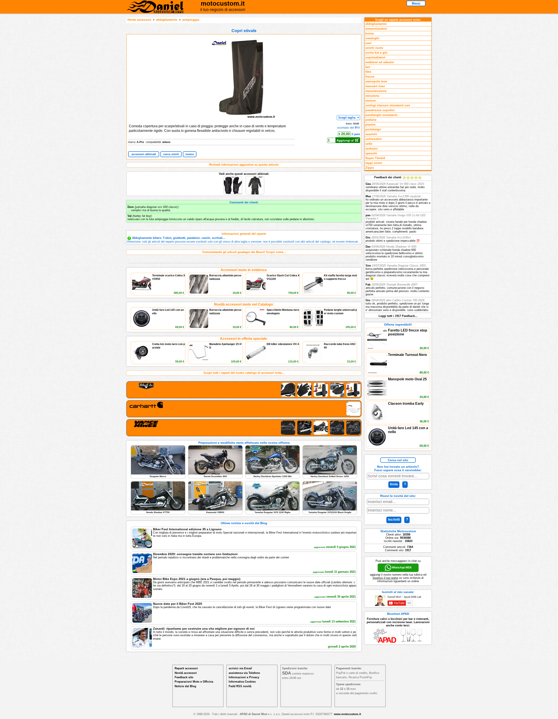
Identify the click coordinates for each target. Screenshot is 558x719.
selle (368, 143)
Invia (394, 484)
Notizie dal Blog (185, 686)
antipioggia (190, 19)
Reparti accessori (186, 668)
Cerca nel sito (398, 460)
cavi (368, 43)
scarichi (371, 134)
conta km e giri (376, 52)
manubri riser (375, 86)
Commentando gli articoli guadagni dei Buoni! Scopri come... (244, 252)
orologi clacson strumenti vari (387, 105)
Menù (416, 3)
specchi (371, 153)
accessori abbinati (143, 154)
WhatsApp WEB (401, 567)
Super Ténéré (375, 158)
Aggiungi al (346, 140)
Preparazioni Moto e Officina (194, 681)
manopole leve (376, 81)
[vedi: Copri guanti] (233, 177)
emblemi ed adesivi (379, 62)
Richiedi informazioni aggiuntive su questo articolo (244, 164)
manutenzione (375, 91)
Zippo (369, 167)
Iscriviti (394, 519)
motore (370, 100)
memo (189, 154)
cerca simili (171, 154)
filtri (368, 71)
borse (369, 33)
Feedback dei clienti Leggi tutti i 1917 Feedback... (398, 247)
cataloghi (372, 38)
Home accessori (139, 19)
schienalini (373, 139)
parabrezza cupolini (380, 110)
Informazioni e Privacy (244, 677)
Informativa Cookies (242, 681)
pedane (370, 119)
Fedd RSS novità (240, 686)
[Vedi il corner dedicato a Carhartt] (243, 408)
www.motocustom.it (347, 714)
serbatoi (371, 148)
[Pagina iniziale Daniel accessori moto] (155, 10)
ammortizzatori (376, 28)
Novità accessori (186, 673)
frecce (369, 76)
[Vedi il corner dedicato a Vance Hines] (243, 427)
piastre (370, 124)
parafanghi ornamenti (381, 115)
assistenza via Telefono (244, 673)
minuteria (372, 95)
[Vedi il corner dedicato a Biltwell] (243, 389)
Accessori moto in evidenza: (244, 270)
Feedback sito (184, 677)
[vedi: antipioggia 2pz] (254, 177)
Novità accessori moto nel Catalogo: (244, 304)
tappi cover (373, 163)
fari (367, 67)
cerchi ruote (374, 47)
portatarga (373, 129)
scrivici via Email (240, 668)
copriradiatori (375, 57)
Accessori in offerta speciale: (244, 338)
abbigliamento (166, 19)
